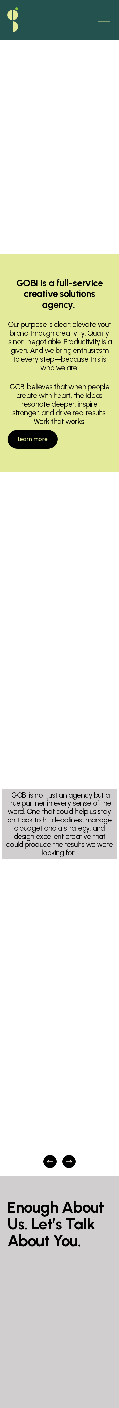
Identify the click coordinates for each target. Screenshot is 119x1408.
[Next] (69, 1161)
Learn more (33, 439)
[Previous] (50, 1161)
